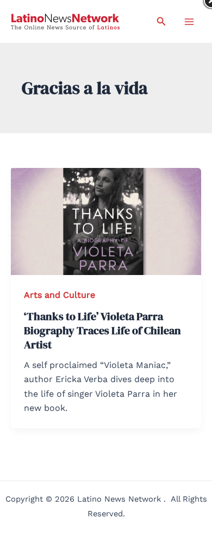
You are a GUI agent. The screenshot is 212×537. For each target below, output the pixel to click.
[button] (161, 21)
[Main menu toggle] (189, 22)
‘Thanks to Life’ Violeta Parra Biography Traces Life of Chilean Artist (102, 330)
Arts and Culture (59, 295)
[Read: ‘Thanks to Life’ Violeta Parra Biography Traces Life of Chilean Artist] (106, 220)
